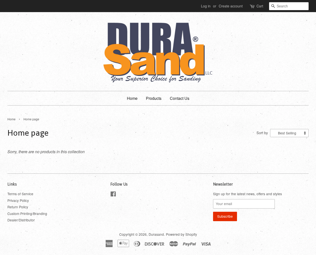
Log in (206, 5)
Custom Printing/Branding (27, 213)
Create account (231, 5)
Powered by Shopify (181, 234)
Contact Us (179, 98)
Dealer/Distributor (21, 219)
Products (153, 98)
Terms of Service (20, 193)
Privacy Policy (18, 200)
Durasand (156, 234)
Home (132, 98)
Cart (260, 5)
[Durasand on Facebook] (113, 194)
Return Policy (17, 206)
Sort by (262, 132)
